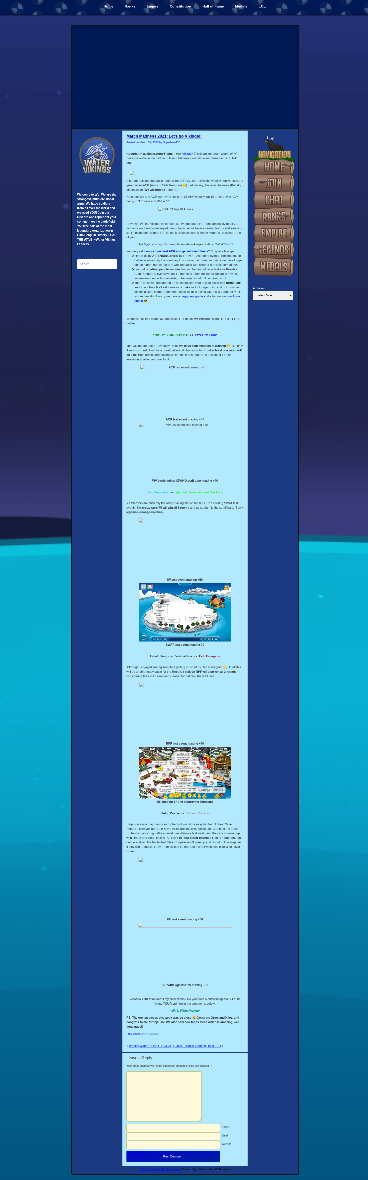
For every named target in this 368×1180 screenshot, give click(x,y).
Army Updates (150, 1033)
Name (225, 1126)
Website (226, 1143)
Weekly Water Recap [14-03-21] (150, 1046)
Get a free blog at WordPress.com (160, 1169)
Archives (259, 288)
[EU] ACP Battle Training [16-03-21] (197, 1046)
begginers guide (192, 296)
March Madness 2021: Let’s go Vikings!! (164, 136)
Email (225, 1135)
